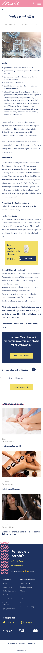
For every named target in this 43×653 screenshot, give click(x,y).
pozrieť (28, 259)
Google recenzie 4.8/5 (22, 571)
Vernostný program (25, 583)
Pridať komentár (21, 387)
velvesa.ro (31, 644)
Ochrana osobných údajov (27, 607)
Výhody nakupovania (9, 609)
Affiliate (22, 595)
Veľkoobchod (23, 591)
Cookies (22, 603)
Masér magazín (24, 599)
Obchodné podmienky (9, 591)
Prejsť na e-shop (21, 355)
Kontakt (5, 583)
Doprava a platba (7, 587)
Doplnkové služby (8, 599)
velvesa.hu (21, 644)
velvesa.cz (11, 644)
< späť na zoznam (8, 10)
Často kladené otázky (26, 587)
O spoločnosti (7, 595)
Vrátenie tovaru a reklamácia (7, 604)
